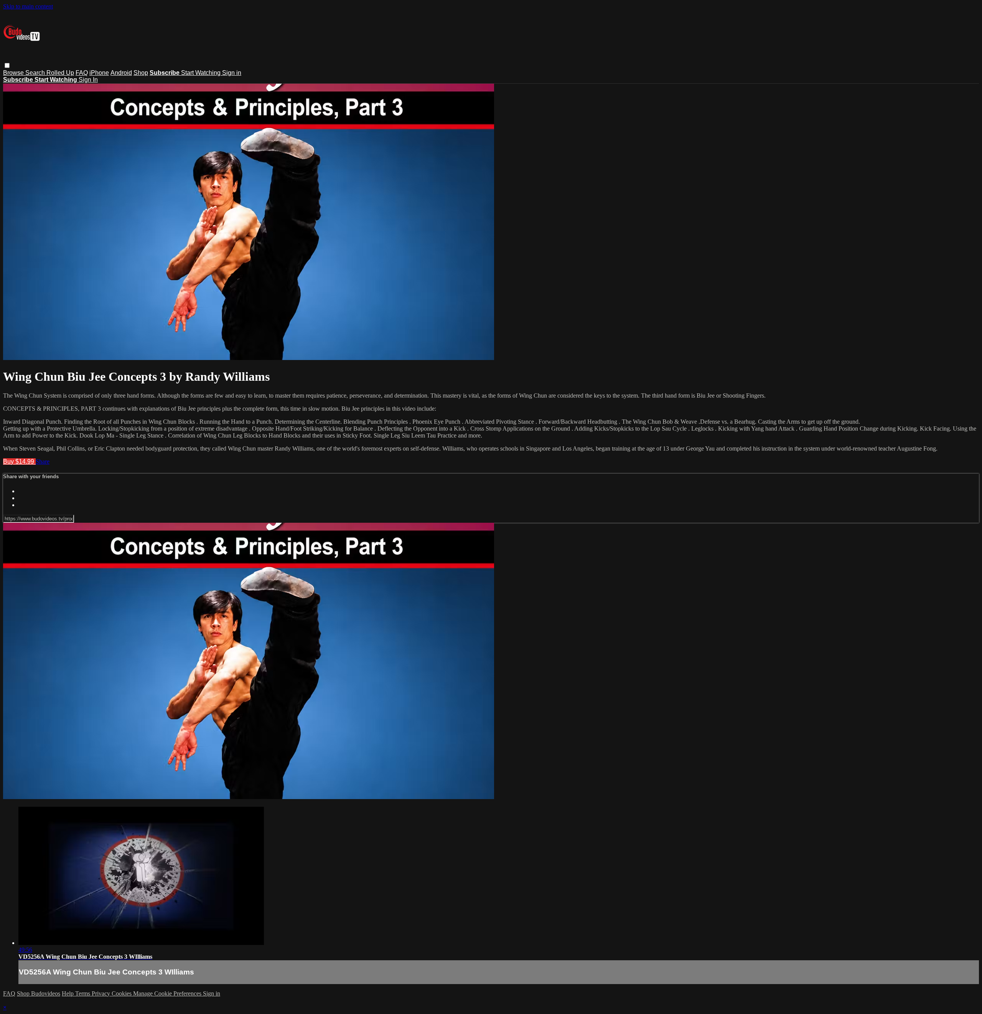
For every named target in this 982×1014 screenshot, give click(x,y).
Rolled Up (60, 72)
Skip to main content (28, 6)
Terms (83, 993)
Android (121, 72)
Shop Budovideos (38, 993)
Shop (140, 72)
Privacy (102, 993)
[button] (7, 65)
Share (42, 461)
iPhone (99, 72)
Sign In (88, 79)
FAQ (82, 72)
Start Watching (201, 72)
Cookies (122, 993)
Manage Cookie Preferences (168, 993)
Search (35, 72)
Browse (14, 72)
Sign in (231, 72)
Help (68, 993)
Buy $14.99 (19, 461)
